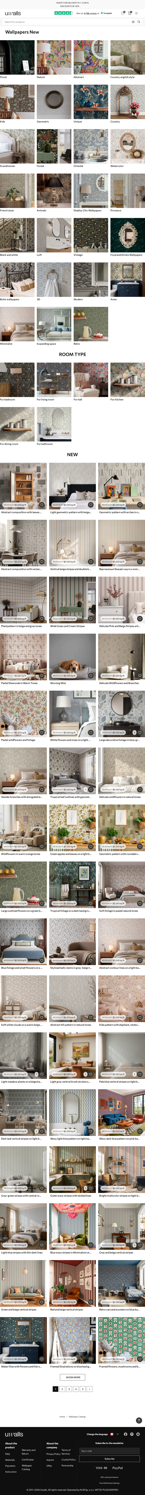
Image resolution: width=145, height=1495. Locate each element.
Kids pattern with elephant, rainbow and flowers (120, 1024)
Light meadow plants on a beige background (21, 1081)
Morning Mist (58, 683)
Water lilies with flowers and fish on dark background (21, 1366)
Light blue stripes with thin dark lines (21, 1252)
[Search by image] (133, 22)
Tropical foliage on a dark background (71, 910)
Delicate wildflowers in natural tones (120, 796)
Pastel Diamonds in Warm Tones (19, 683)
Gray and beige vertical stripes (116, 1252)
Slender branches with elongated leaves (21, 796)
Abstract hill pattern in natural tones (70, 1024)
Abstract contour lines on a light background (120, 967)
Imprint (50, 1459)
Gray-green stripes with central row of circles (21, 1195)
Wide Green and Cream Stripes (67, 626)
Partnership (67, 1465)
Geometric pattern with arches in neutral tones (120, 512)
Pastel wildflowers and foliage (18, 739)
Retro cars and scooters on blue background (120, 1309)
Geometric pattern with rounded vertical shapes (120, 853)
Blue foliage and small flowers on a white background (21, 967)
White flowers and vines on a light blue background (71, 739)
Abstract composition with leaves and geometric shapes (21, 512)
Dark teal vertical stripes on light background (21, 1138)
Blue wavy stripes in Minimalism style (71, 1252)
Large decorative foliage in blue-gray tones (120, 739)
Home (62, 1416)
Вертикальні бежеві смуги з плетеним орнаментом (120, 569)
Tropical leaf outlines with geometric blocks (71, 796)
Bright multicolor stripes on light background (120, 1195)
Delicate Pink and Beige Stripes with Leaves (120, 626)
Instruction (11, 1471)
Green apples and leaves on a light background (71, 853)
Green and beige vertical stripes (18, 1309)
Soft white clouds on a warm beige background (21, 1024)
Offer (49, 1465)
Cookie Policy (69, 1459)
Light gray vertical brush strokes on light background (71, 1081)
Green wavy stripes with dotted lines (70, 1195)
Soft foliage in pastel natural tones (118, 910)
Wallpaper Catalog (27, 1467)
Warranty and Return (28, 1452)
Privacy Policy (53, 1454)
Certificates (28, 1459)
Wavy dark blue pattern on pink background (120, 1138)
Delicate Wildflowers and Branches (119, 683)
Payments (10, 1465)
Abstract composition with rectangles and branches (21, 569)
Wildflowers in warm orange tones (20, 853)
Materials (10, 1459)
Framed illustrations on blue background (71, 1366)
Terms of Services (66, 1452)
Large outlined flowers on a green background (21, 910)
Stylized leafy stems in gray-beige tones (71, 967)
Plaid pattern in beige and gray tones (21, 626)
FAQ (7, 1454)
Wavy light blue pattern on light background (71, 1138)
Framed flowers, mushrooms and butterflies (120, 1366)
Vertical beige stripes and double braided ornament (71, 569)
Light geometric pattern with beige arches (71, 512)
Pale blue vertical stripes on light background (120, 1081)
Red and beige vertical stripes (66, 1309)
